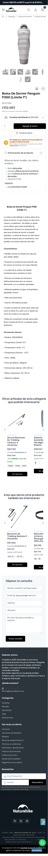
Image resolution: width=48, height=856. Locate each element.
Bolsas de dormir (25, 16)
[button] (29, 10)
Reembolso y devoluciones (13, 748)
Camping (11, 16)
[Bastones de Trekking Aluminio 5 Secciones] (17, 516)
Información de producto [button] (20, 153)
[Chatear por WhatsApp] (42, 842)
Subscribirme (37, 782)
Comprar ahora (25, 133)
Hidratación (6, 710)
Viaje (4, 714)
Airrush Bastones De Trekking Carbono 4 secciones (16, 441)
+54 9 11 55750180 (12, 688)
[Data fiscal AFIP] (43, 822)
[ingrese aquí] (32, 839)
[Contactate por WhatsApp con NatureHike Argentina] (21, 821)
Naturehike (17, 168)
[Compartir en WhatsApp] (37, 89)
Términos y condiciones (11, 744)
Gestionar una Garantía (11, 733)
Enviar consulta (15, 639)
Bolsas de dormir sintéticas (27, 171)
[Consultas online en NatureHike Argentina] (15, 821)
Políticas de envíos (9, 755)
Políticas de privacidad (11, 751)
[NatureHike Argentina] (11, 9)
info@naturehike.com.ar (14, 691)
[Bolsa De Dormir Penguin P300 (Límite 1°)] (42, 72)
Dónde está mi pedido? (11, 759)
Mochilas (5, 707)
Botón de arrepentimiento (12, 740)
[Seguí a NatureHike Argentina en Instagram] (27, 821)
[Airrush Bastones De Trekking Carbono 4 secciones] (17, 420)
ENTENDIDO (37, 850)
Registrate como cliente (12, 762)
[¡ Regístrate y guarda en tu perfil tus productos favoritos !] (43, 89)
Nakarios (5, 737)
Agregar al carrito (29, 126)
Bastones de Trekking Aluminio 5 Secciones (17, 536)
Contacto (6, 729)
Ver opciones (17, 474)
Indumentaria (7, 718)
